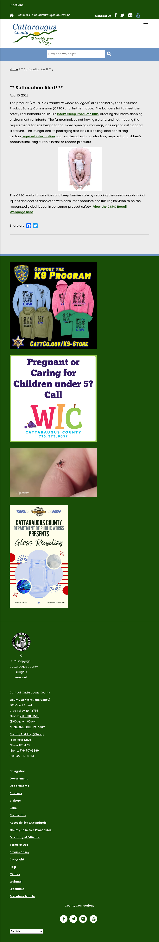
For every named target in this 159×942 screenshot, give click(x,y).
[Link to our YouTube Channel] (94, 919)
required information (38, 136)
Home (14, 69)
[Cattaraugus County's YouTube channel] (139, 16)
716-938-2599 (29, 716)
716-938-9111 (22, 727)
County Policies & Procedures (31, 830)
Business (16, 793)
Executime (17, 889)
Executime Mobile (22, 896)
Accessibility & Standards (28, 823)
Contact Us (103, 16)
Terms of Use (19, 845)
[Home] (34, 33)
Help (13, 867)
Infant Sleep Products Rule (78, 114)
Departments (19, 786)
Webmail (16, 882)
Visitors (15, 801)
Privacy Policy (19, 852)
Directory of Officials (25, 837)
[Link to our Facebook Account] (117, 16)
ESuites (15, 874)
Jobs (13, 808)
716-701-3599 (29, 751)
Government (19, 778)
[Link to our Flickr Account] (132, 16)
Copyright (17, 859)
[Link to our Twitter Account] (124, 16)
